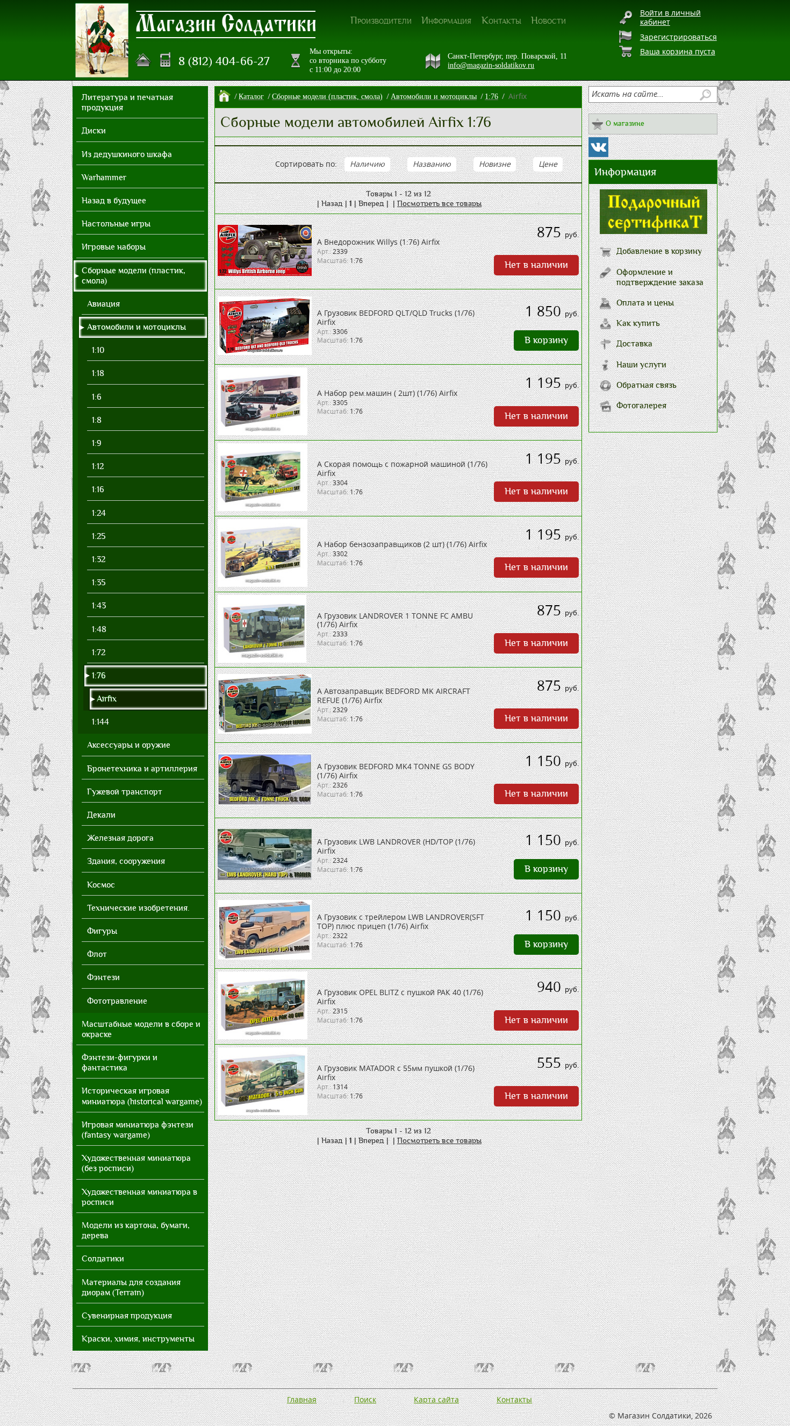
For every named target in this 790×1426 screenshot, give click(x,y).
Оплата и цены (645, 303)
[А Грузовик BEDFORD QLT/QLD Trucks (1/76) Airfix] (265, 352)
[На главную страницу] (143, 60)
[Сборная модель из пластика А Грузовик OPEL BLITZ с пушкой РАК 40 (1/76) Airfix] (262, 1036)
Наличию (367, 164)
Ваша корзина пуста (677, 51)
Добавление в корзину (659, 251)
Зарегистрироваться (678, 37)
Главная (302, 1399)
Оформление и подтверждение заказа (659, 277)
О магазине (625, 123)
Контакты (501, 20)
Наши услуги (641, 365)
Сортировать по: (306, 164)
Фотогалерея (641, 405)
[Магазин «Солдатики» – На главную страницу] (102, 40)
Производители (381, 20)
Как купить (638, 323)
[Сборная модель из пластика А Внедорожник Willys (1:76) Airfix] (265, 273)
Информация (446, 20)
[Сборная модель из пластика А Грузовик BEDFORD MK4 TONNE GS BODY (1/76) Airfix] (265, 802)
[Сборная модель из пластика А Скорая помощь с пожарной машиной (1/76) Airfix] (262, 508)
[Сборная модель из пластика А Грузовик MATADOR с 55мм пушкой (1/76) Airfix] (262, 1112)
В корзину (546, 340)
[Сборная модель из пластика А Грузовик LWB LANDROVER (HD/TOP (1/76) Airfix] (265, 877)
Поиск (365, 1399)
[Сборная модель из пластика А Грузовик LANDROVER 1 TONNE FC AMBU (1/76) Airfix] (262, 660)
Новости (548, 20)
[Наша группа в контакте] (598, 147)
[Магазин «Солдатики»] (226, 24)
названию (432, 164)
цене (547, 164)
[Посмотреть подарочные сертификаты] (653, 231)
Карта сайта (436, 1399)
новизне (495, 164)
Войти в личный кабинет (670, 17)
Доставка (634, 344)
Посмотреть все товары (439, 203)
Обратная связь (646, 385)
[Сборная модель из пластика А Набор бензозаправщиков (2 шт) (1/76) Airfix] (262, 584)
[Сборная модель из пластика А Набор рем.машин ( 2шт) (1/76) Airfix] (262, 432)
